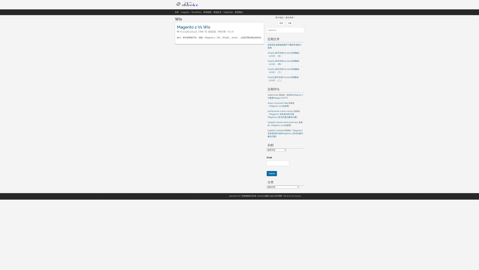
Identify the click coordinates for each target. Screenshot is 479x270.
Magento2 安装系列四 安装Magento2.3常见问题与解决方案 (285, 133)
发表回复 (212, 31)
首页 (177, 12)
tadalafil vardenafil (276, 130)
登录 (281, 23)
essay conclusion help (278, 103)
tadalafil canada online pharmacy (283, 122)
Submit (272, 173)
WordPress (196, 12)
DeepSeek (228, 12)
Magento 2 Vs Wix (193, 27)
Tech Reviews (296, 196)
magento (185, 12)
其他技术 (217, 12)
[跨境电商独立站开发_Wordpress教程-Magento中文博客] (187, 6)
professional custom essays (281, 111)
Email (270, 157)
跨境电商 (207, 12)
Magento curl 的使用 (279, 106)
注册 (289, 23)
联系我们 (239, 12)
